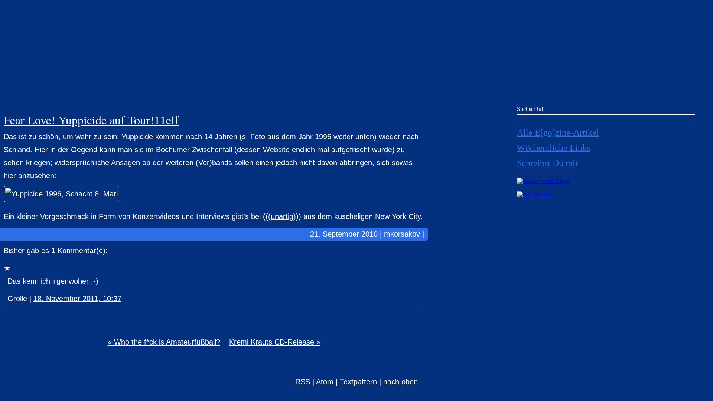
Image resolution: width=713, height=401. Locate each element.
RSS (302, 382)
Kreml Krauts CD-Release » (274, 342)
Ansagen (125, 163)
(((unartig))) (282, 216)
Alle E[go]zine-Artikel (558, 132)
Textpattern (358, 382)
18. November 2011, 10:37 (77, 298)
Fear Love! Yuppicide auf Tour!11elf (91, 120)
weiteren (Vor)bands (199, 163)
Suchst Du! (530, 109)
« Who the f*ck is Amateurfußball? (164, 342)
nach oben (400, 382)
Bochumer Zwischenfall (194, 150)
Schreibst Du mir (547, 163)
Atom (324, 382)
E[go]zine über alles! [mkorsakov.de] (356, 55)
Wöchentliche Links (553, 148)
